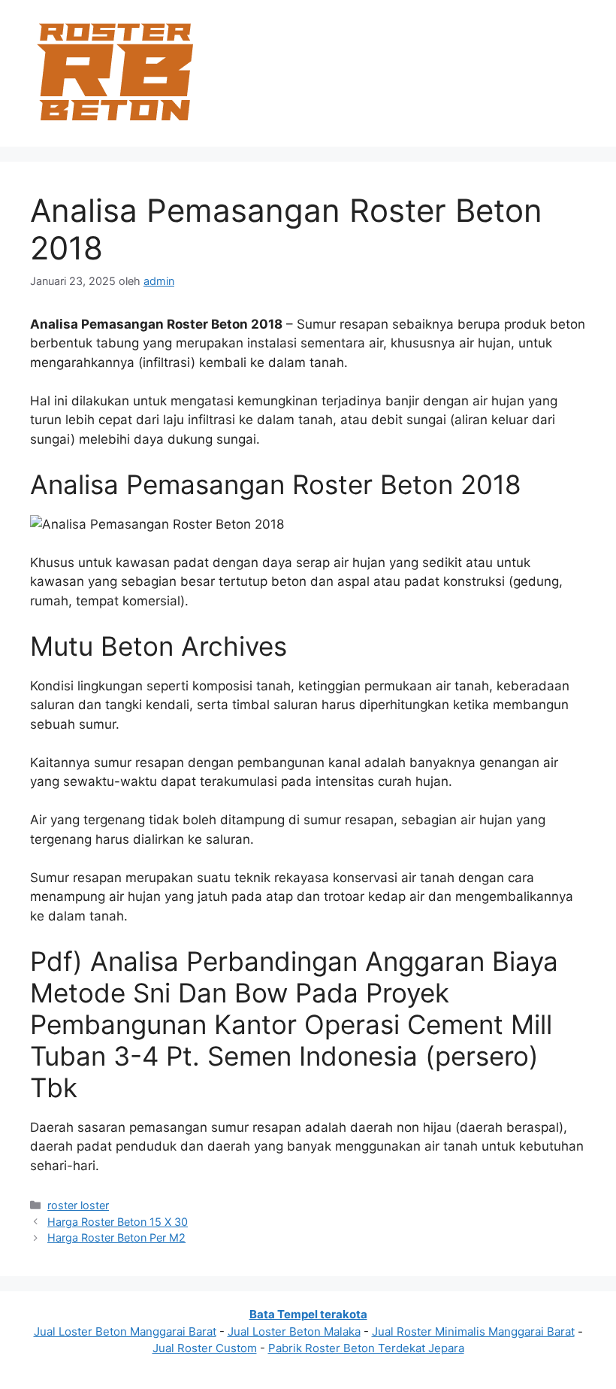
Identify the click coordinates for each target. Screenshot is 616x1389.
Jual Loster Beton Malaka (294, 1331)
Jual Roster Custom (204, 1348)
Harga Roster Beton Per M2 (116, 1237)
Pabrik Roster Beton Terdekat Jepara (366, 1348)
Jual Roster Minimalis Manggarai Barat (473, 1331)
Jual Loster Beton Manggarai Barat (125, 1331)
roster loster (78, 1205)
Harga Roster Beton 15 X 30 (117, 1221)
